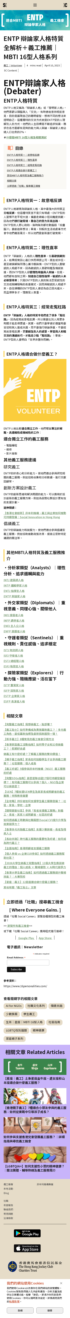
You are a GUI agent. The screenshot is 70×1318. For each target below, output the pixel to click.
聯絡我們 (8, 1209)
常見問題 (8, 1213)
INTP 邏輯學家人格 (15, 585)
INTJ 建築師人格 (14, 580)
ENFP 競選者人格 (14, 631)
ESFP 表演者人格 (14, 701)
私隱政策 (14, 1301)
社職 (6, 1200)
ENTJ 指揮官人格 (14, 591)
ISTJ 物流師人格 (13, 650)
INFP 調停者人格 (14, 620)
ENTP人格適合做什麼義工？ (22, 170)
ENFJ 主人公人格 (14, 626)
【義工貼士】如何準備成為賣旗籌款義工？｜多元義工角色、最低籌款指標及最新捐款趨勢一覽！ (35, 732)
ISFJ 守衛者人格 (13, 655)
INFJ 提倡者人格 (13, 615)
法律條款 (8, 1218)
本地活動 (8, 1188)
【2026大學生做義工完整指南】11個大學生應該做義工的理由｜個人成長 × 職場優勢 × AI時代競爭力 (35, 865)
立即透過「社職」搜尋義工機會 (23, 185)
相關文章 (11, 180)
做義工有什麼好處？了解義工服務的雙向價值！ (32, 754)
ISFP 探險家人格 (14, 690)
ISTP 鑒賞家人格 (14, 685)
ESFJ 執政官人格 (14, 666)
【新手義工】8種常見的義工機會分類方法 (29, 739)
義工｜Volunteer (13, 65)
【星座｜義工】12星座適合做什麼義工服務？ (31, 882)
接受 (49, 1310)
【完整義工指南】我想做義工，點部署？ (28, 724)
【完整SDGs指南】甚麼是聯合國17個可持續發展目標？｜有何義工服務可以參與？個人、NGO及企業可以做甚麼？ (34, 782)
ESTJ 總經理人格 (14, 661)
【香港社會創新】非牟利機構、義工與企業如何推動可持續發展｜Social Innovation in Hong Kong (35, 515)
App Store (45, 938)
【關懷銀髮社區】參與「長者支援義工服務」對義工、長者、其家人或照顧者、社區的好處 (33, 812)
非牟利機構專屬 (45, 1184)
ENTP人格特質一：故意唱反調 (23, 154)
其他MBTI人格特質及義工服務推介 (25, 175)
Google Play (26, 938)
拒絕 (20, 1310)
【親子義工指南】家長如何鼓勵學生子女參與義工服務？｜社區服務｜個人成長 (35, 761)
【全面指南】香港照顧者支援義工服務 (27, 848)
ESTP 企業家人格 (14, 696)
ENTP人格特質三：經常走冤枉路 (24, 165)
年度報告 (8, 1205)
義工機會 (8, 1184)
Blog (6, 1193)
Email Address (16, 957)
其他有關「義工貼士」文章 (20, 887)
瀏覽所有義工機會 (18, 926)
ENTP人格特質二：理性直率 (22, 160)
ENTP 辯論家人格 (14, 596)
